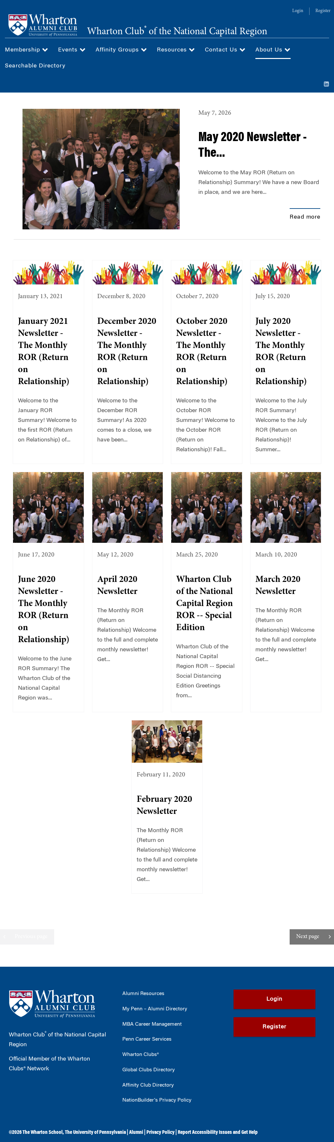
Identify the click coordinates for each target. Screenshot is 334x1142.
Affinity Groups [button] (118, 50)
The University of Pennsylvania (95, 1132)
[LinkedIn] (326, 85)
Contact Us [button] (222, 50)
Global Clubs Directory (148, 1070)
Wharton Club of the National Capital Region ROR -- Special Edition (204, 604)
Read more (305, 217)
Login (297, 11)
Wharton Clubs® (140, 1054)
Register (322, 11)
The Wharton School (43, 1132)
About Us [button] (269, 50)
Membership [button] (23, 50)
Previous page (31, 937)
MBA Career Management (152, 1024)
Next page (307, 937)
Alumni (136, 1132)
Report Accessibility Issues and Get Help (218, 1132)
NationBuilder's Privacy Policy (156, 1100)
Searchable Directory (35, 66)
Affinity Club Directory (148, 1085)
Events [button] (69, 50)
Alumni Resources (143, 993)
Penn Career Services (147, 1039)
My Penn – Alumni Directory (154, 1009)
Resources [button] (173, 50)
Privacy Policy (160, 1132)
